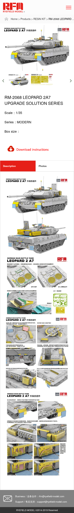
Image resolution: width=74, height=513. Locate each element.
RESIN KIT (39, 19)
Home (14, 19)
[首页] (6, 18)
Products (25, 19)
